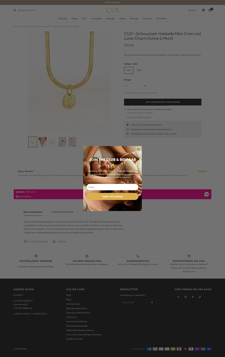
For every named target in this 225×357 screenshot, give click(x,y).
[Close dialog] (138, 149)
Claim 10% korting (112, 196)
